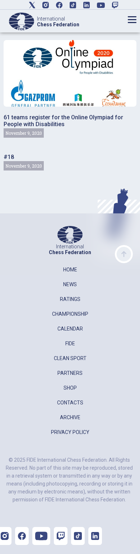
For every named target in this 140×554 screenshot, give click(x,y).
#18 (9, 157)
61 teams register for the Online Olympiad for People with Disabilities (63, 121)
